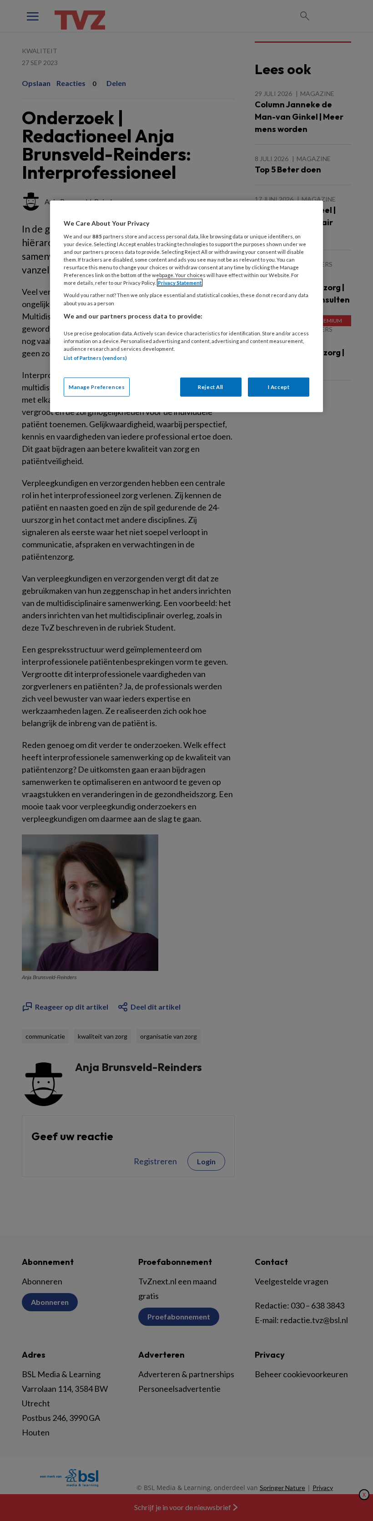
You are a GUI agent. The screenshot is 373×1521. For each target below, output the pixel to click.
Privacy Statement (180, 283)
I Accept (279, 386)
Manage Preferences (97, 386)
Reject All (210, 386)
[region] (186, 306)
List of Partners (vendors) (95, 358)
